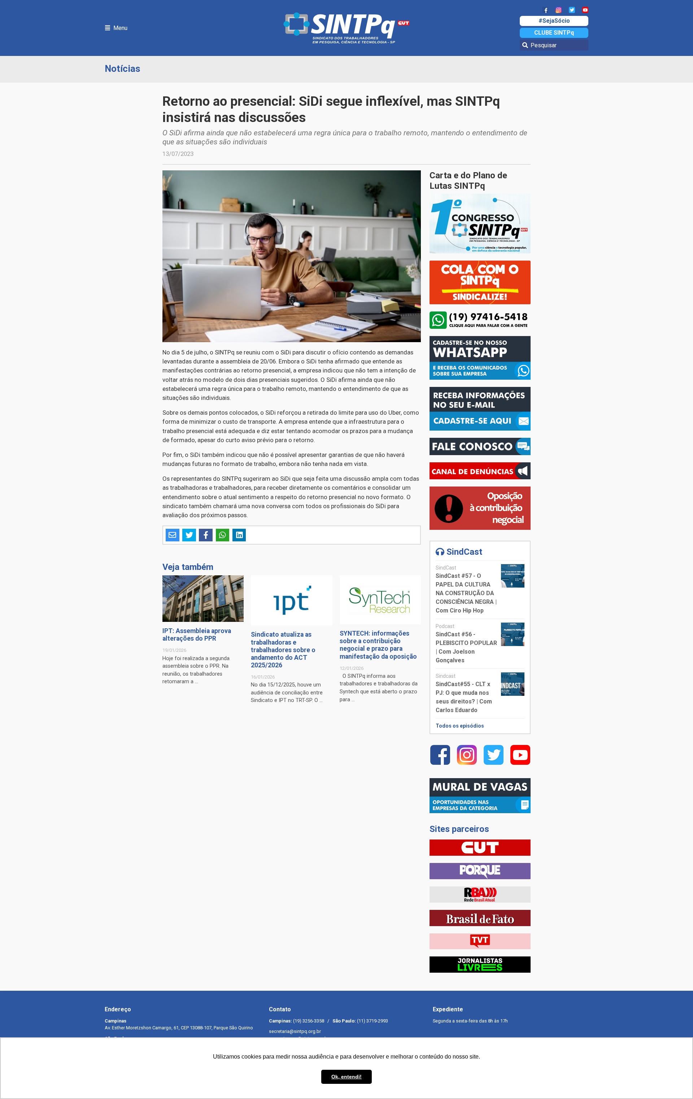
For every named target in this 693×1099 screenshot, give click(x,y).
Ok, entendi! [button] (346, 1077)
